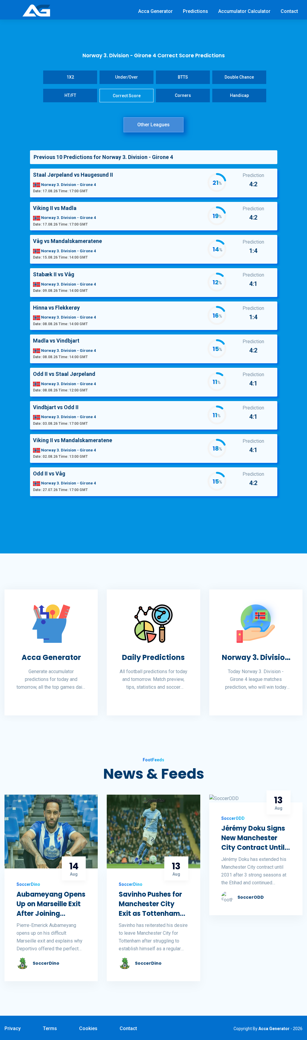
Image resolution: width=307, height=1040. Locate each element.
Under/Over (126, 77)
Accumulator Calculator (244, 11)
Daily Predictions (153, 657)
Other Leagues (153, 124)
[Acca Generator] (36, 10)
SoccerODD (250, 897)
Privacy (12, 1028)
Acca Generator (155, 11)
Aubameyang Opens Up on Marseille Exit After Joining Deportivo (50, 904)
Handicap (239, 95)
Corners (183, 95)
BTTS (183, 77)
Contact (289, 11)
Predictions (195, 11)
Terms (50, 1028)
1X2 (70, 77)
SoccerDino (46, 963)
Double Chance (239, 77)
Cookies (88, 1028)
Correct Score (127, 95)
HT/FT (70, 95)
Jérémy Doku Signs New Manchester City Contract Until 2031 (253, 838)
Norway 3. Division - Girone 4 (256, 657)
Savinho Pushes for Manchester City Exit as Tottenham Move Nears (150, 904)
